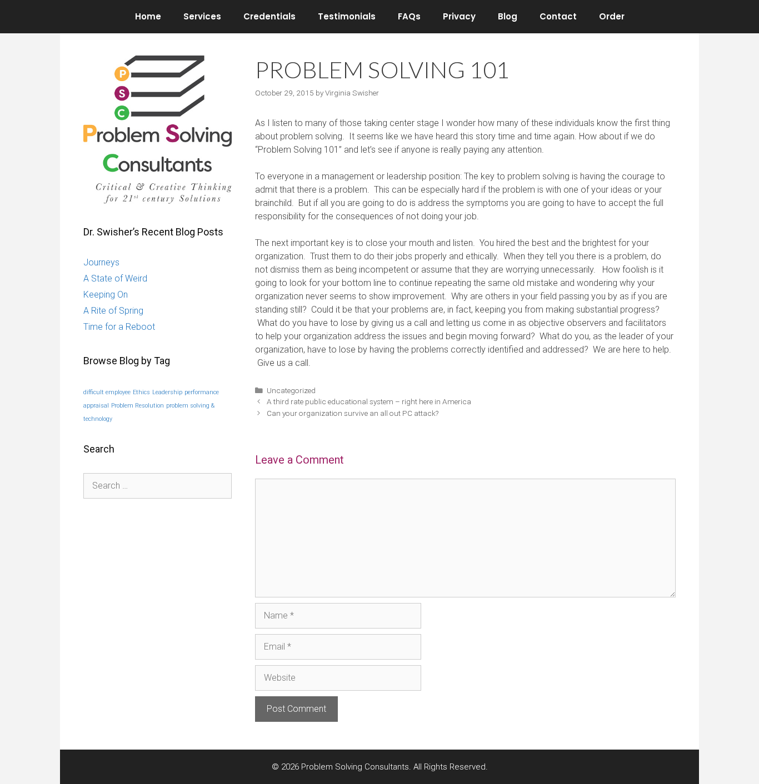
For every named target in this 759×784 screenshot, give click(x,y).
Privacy (459, 16)
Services (202, 16)
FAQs (409, 16)
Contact (558, 16)
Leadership (167, 392)
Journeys (101, 262)
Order (612, 16)
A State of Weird (115, 278)
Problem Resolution (137, 405)
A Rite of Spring (113, 310)
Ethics (141, 392)
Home (148, 16)
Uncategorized (291, 390)
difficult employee (107, 392)
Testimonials (347, 16)
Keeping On (105, 294)
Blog (507, 16)
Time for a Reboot (119, 326)
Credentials (269, 16)
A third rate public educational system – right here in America (369, 401)
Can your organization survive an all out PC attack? (352, 413)
